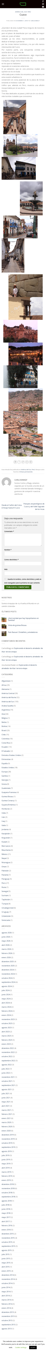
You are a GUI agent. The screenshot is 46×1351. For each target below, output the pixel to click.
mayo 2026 (6, 941)
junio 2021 (6, 1098)
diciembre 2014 (8, 1275)
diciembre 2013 (8, 1312)
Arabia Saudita (7, 706)
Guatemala (6, 788)
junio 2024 (6, 994)
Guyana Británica (8, 805)
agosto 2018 (7, 1201)
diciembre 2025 (8, 961)
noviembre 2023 (8, 1019)
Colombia (5, 738)
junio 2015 (6, 1258)
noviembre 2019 (8, 1139)
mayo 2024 (6, 999)
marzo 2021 (6, 1110)
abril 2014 (6, 1295)
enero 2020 (6, 1131)
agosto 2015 (7, 1250)
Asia (3, 714)
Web (5, 569)
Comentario (9, 531)
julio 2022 (5, 1069)
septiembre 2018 (8, 1196)
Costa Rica (6, 743)
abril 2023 (6, 1031)
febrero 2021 (7, 1114)
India (4, 813)
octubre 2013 (7, 1320)
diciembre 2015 (8, 1234)
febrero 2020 (7, 1126)
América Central (8, 693)
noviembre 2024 (8, 974)
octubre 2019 (7, 1143)
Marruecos (6, 846)
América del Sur (21, 12)
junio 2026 (6, 937)
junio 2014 (6, 1287)
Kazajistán (6, 833)
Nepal (4, 858)
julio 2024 (5, 990)
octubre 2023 (7, 1023)
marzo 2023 (6, 1036)
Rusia (4, 887)
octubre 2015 (7, 1242)
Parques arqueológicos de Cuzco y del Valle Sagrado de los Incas (34, 506)
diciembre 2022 (8, 1048)
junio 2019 (6, 1159)
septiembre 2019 (8, 1147)
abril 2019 (6, 1168)
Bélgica (4, 718)
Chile (4, 734)
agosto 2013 (7, 1328)
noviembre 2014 (8, 1279)
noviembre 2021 (8, 1077)
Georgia (5, 780)
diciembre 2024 (8, 970)
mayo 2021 (6, 1102)
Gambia (5, 776)
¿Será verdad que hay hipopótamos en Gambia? (23, 619)
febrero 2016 (7, 1225)
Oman (4, 866)
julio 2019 (5, 1155)
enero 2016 (6, 1230)
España (4, 763)
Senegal (5, 891)
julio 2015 (5, 1254)
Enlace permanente (26, 472)
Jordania (5, 829)
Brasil (4, 730)
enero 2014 (6, 1308)
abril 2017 (6, 1221)
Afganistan (6, 681)
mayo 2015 (6, 1263)
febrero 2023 (7, 1040)
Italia (4, 825)
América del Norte (9, 697)
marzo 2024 (6, 1007)
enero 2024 (6, 1015)
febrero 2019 (7, 1176)
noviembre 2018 (8, 1188)
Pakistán (5, 870)
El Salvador (6, 751)
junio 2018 (6, 1209)
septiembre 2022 (8, 1060)
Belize (4, 722)
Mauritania (6, 850)
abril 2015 (6, 1267)
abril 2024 (6, 1003)
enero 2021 (6, 1118)
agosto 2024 (7, 986)
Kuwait (4, 842)
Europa (4, 772)
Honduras (6, 809)
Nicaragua (6, 862)
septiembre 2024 (8, 982)
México (4, 854)
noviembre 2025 (8, 966)
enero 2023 (6, 1044)
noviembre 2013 (8, 1316)
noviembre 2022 (8, 1052)
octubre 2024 (7, 978)
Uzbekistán (6, 916)
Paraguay (5, 879)
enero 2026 (6, 957)
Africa (4, 685)
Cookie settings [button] (21, 1347)
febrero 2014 (7, 1304)
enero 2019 (6, 1180)
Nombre (7, 550)
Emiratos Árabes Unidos (11, 755)
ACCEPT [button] (32, 1347)
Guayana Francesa (9, 792)
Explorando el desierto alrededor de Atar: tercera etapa (22, 650)
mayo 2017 (6, 1217)
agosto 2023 (7, 1027)
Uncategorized (7, 908)
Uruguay (5, 912)
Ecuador (5, 747)
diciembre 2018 (8, 1184)
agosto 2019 (7, 1151)
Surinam (5, 895)
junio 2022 (6, 1073)
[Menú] (3, 4)
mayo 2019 (6, 1163)
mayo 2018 (6, 1213)
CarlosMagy (35, 20)
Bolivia (4, 726)
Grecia (4, 784)
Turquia (5, 904)
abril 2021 (6, 1106)
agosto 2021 (7, 1089)
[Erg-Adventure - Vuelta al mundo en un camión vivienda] (23, 4)
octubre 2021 (7, 1081)
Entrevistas (6, 759)
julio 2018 (5, 1205)
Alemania (5, 689)
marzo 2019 (6, 1172)
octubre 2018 (7, 1192)
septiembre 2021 (8, 1085)
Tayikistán (6, 899)
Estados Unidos (8, 767)
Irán (3, 817)
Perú (29, 12)
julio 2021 (5, 1093)
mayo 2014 (6, 1291)
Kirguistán (6, 838)
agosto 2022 (7, 1064)
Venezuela (6, 920)
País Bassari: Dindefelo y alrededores (23, 632)
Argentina (6, 710)
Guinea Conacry (8, 800)
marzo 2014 (6, 1300)
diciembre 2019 (8, 1135)
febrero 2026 (7, 953)
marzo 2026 (6, 949)
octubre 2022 (7, 1056)
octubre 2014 (7, 1283)
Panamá (5, 875)
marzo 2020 (6, 1122)
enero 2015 (6, 1271)
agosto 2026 (7, 932)
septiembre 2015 (8, 1246)
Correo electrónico (11, 560)
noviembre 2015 (8, 1238)
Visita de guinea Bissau (17, 625)
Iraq (3, 821)
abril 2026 (6, 945)
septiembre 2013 (8, 1324)
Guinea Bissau (7, 796)
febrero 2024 (7, 1011)
